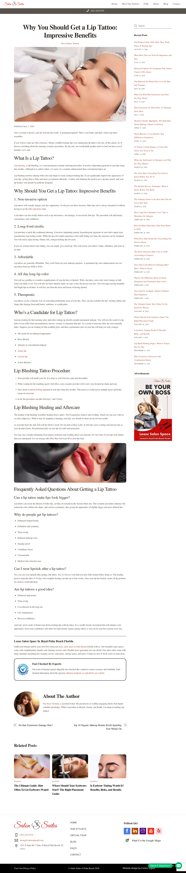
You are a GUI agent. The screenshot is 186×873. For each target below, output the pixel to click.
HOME (73, 822)
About (156, 3)
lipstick (31, 132)
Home (115, 3)
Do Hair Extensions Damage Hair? (36, 725)
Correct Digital (148, 868)
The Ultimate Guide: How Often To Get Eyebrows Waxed (31, 787)
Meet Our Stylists (130, 3)
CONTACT (75, 855)
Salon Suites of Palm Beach (82, 868)
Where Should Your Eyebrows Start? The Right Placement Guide (69, 789)
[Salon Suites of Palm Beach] (14, 5)
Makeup (76, 43)
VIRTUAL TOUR (78, 835)
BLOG (73, 842)
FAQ (146, 3)
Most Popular (66, 43)
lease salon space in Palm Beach (73, 646)
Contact (176, 3)
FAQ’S (73, 848)
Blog (165, 3)
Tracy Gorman (52, 703)
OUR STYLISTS (78, 829)
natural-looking (35, 389)
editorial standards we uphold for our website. (85, 672)
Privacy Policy (29, 868)
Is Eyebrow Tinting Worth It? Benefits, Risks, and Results (107, 787)
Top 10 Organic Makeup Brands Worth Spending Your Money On (98, 726)
